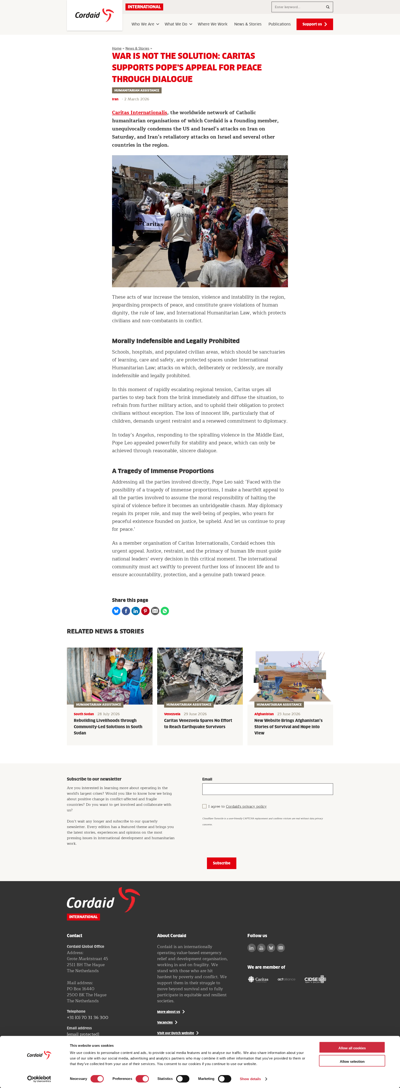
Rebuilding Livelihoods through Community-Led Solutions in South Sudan (108, 726)
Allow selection (352, 1061)
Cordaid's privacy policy (246, 806)
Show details (250, 1079)
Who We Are (142, 24)
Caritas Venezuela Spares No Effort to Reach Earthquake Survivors (198, 723)
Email (207, 779)
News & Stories (248, 24)
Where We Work (212, 24)
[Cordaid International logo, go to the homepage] (94, 15)
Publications (280, 24)
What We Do (176, 24)
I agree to (237, 806)
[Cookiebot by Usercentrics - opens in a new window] (39, 1078)
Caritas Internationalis (139, 112)
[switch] (142, 1078)
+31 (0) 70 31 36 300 (87, 1017)
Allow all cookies (352, 1048)
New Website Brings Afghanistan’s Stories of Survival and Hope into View (288, 726)
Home (117, 48)
